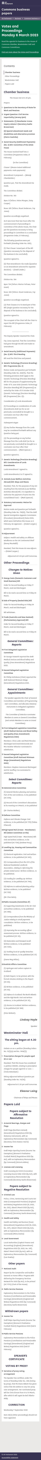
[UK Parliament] (7, 3)
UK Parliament (7, 18)
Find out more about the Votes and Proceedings (20, 52)
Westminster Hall (12, 80)
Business (18, 18)
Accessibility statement (10, 1458)
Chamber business (12, 72)
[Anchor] (32, 92)
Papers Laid (9, 84)
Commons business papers (16, 11)
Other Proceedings (12, 76)
